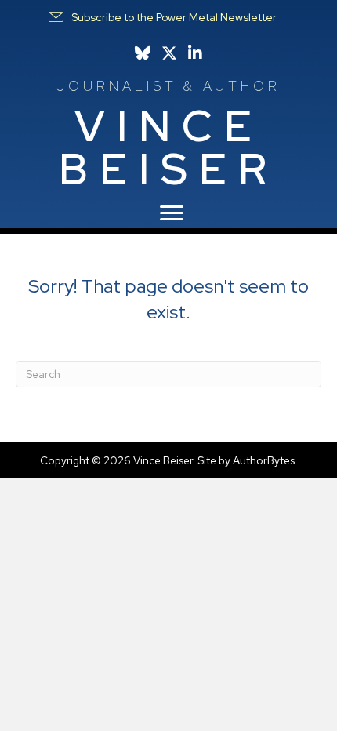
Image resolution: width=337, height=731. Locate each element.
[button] (161, 17)
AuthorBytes (264, 460)
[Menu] (172, 213)
